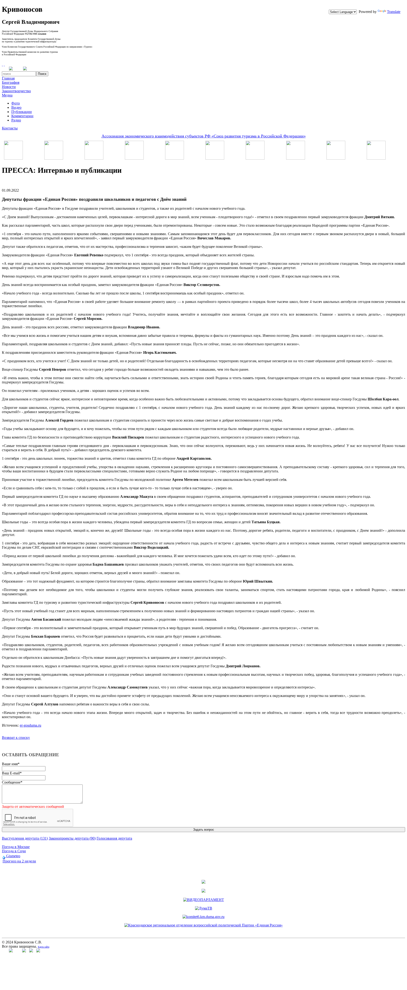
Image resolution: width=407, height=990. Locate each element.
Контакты (10, 128)
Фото (15, 103)
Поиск (42, 74)
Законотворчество (16, 91)
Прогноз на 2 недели (19, 861)
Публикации (21, 112)
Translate (393, 12)
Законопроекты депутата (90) (72, 838)
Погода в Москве (16, 847)
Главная (8, 78)
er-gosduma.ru (30, 725)
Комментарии (22, 116)
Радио (16, 120)
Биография (10, 82)
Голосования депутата (114, 838)
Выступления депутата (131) (25, 838)
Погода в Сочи (14, 851)
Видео (16, 107)
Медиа (7, 95)
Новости (9, 87)
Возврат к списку (16, 738)
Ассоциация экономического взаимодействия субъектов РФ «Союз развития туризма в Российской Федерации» (204, 136)
